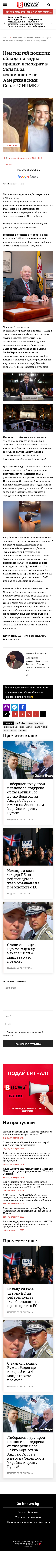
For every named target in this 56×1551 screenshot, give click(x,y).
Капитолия (41, 727)
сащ (6, 730)
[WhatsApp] (29, 714)
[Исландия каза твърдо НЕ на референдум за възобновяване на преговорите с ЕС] (28, 847)
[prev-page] (4, 23)
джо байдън (26, 727)
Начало (6, 37)
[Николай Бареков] (15, 664)
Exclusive (20, 723)
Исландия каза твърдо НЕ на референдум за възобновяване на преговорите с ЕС (23, 878)
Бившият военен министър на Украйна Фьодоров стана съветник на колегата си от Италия (27, 1211)
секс (13, 730)
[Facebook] (27, 675)
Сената (22, 730)
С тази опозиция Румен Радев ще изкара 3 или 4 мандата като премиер (22, 953)
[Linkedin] (36, 714)
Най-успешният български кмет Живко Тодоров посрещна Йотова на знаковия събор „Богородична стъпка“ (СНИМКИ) (28, 1184)
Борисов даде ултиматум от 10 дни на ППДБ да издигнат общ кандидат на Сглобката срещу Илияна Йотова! (27, 1224)
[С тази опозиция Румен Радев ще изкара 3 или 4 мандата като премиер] (28, 921)
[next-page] (52, 23)
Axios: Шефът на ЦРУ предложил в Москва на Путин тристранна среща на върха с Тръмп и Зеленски (28, 1171)
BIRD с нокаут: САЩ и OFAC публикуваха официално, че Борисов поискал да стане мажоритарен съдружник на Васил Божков (27, 1198)
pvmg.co (28, 1546)
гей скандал (10, 727)
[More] (43, 714)
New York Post (35, 723)
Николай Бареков (16, 184)
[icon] (6, 708)
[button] (49, 5)
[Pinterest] (22, 714)
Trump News (16, 37)
